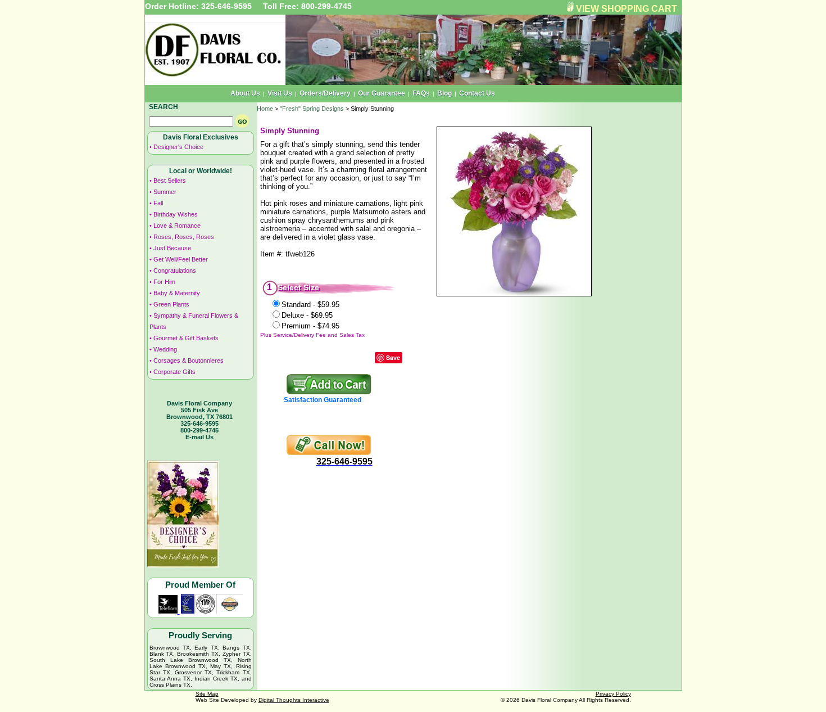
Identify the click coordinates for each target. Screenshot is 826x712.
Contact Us (477, 93)
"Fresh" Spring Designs (312, 108)
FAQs (421, 93)
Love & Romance (177, 225)
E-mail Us (199, 437)
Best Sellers (169, 180)
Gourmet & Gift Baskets (186, 338)
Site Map (207, 694)
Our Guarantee (381, 93)
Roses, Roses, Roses (183, 236)
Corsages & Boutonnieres (188, 360)
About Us (245, 93)
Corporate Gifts (174, 371)
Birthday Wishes (175, 214)
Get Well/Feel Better (180, 259)
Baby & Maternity (176, 293)
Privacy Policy (613, 694)
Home (265, 108)
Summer (164, 191)
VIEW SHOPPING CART (626, 8)
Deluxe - (307, 315)
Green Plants (171, 304)
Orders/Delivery (325, 93)
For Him (164, 281)
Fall (158, 203)
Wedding (165, 349)
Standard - (310, 304)
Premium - (310, 326)
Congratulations (174, 270)
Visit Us (279, 93)
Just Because (172, 248)
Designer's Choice (178, 146)
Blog (444, 93)
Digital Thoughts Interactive (293, 700)
